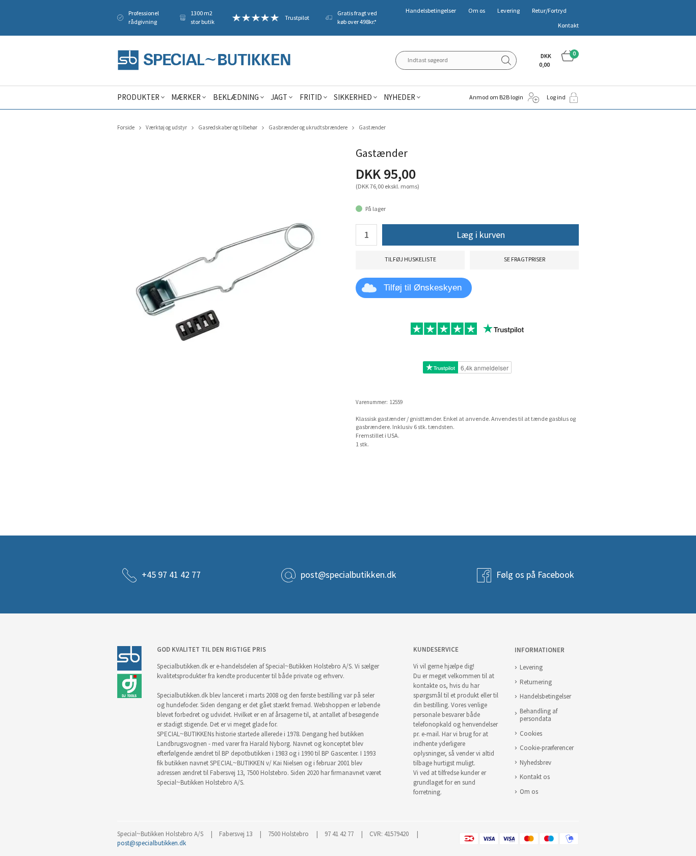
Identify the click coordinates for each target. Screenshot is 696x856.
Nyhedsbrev (535, 762)
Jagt (279, 97)
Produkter (138, 97)
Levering (508, 11)
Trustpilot (297, 18)
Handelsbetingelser (431, 11)
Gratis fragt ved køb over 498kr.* (357, 17)
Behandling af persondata (538, 715)
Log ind (556, 97)
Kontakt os (535, 777)
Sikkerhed (353, 97)
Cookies (531, 733)
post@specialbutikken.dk (348, 575)
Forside (126, 127)
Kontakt (568, 25)
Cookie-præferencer (547, 748)
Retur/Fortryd (549, 11)
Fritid (311, 97)
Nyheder (399, 97)
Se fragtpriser (524, 259)
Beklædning (236, 97)
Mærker (186, 97)
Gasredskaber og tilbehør (227, 127)
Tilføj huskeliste (410, 259)
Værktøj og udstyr (166, 127)
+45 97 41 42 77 (171, 575)
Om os (476, 11)
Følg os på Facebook (535, 575)
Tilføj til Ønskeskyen (423, 287)
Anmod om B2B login (496, 97)
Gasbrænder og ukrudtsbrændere (308, 127)
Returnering (536, 682)
